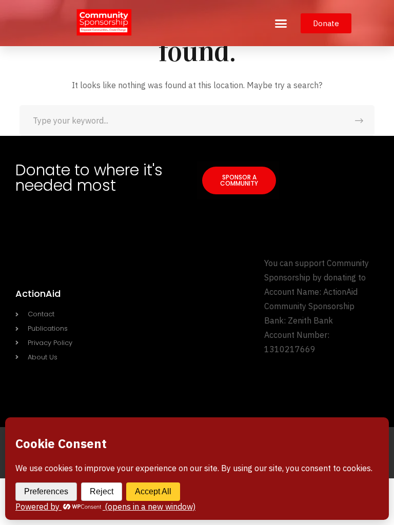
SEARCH (359, 120)
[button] (281, 23)
